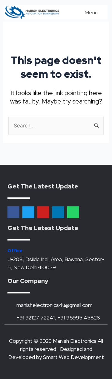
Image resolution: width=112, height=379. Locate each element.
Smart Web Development (73, 357)
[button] (87, 12)
